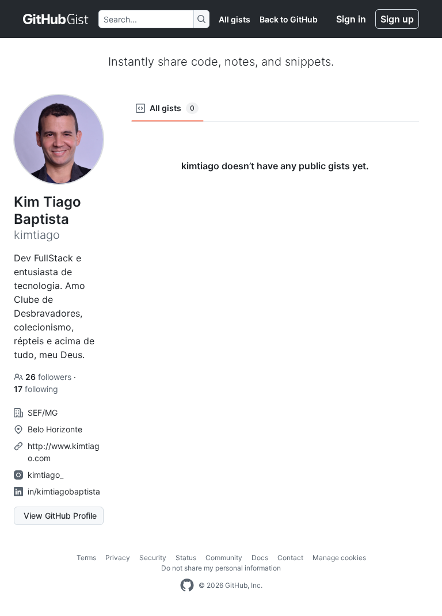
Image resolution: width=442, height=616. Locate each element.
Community (223, 557)
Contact (290, 557)
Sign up (397, 19)
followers (49, 377)
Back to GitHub (289, 19)
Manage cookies (339, 557)
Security (152, 557)
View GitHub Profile (60, 515)
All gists (234, 19)
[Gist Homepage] (56, 19)
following (36, 389)
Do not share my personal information (221, 568)
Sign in (351, 19)
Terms (86, 557)
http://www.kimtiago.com (64, 452)
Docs (260, 557)
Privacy (117, 557)
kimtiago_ (45, 475)
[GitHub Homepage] (187, 585)
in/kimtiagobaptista (64, 491)
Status (186, 557)
